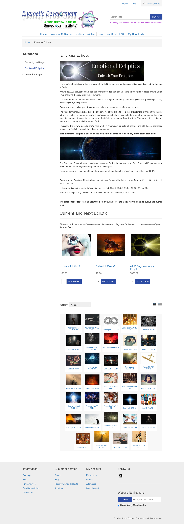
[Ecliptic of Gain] (73, 360)
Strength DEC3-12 (73, 427)
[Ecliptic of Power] (92, 379)
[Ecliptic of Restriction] (130, 377)
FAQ (25, 479)
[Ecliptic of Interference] (92, 358)
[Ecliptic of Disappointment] (92, 338)
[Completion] (130, 318)
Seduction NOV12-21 (111, 407)
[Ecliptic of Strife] (111, 245)
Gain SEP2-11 (73, 368)
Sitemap (26, 475)
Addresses (91, 483)
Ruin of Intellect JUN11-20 (74, 407)
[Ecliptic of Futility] (148, 340)
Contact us (28, 492)
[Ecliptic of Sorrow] (130, 399)
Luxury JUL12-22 (71, 266)
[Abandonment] (73, 318)
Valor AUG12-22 (148, 427)
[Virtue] (101, 436)
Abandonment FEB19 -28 (73, 328)
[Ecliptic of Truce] (130, 418)
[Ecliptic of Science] (92, 397)
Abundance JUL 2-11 (92, 328)
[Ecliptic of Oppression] (130, 358)
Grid (154, 304)
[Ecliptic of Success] (92, 418)
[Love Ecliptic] (111, 360)
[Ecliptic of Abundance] (92, 318)
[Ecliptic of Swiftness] (111, 416)
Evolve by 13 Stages (34, 62)
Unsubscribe (139, 504)
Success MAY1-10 (92, 427)
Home (27, 42)
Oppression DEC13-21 (129, 368)
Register (125, 3)
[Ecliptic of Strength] (73, 418)
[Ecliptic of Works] (139, 436)
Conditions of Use (31, 488)
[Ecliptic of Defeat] (73, 340)
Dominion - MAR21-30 (111, 348)
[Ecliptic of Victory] (83, 438)
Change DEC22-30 (111, 329)
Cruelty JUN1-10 (148, 329)
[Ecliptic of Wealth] (120, 438)
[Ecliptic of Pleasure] (73, 379)
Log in (135, 3)
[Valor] (148, 418)
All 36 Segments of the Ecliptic (142, 268)
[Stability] (148, 399)
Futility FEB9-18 (148, 349)
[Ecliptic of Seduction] (111, 397)
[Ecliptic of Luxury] (76, 245)
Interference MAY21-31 (92, 368)
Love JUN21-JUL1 (111, 368)
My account (91, 475)
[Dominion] (111, 338)
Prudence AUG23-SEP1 (111, 387)
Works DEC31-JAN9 (139, 446)
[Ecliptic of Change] (111, 320)
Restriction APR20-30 (129, 387)
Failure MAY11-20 (130, 349)
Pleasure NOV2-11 (73, 388)
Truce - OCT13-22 (130, 427)
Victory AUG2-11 (82, 447)
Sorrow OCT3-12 (129, 408)
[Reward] (148, 379)
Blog (57, 479)
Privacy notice (29, 483)
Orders (89, 479)
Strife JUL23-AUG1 (106, 266)
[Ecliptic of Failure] (130, 340)
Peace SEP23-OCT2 (148, 368)
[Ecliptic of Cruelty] (148, 320)
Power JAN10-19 (92, 388)
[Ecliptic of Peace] (148, 358)
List (159, 304)
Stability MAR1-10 (148, 408)
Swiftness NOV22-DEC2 (111, 426)
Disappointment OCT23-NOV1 (92, 348)
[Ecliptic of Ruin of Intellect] (73, 397)
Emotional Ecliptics (34, 68)
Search (58, 475)
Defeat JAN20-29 (73, 349)
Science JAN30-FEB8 (92, 407)
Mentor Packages (33, 74)
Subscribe (125, 504)
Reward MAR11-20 (148, 388)
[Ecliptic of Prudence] (111, 377)
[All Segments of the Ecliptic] (145, 245)
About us (59, 488)
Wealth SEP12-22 (120, 447)
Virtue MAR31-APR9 (101, 446)
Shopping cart (92, 488)
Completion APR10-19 (130, 328)
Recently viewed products (66, 483)
